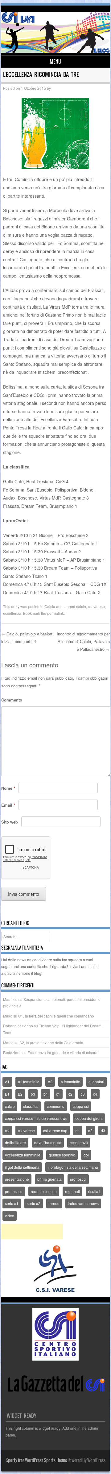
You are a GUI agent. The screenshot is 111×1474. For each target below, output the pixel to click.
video (9, 1215)
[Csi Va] (55, 51)
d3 (103, 1130)
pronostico (14, 1191)
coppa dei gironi (89, 1118)
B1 (7, 1094)
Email (8, 805)
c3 (83, 1094)
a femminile (70, 1081)
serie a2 (33, 1203)
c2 (70, 1094)
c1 (58, 1094)
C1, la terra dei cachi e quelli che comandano (56, 1015)
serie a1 (11, 1203)
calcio (81, 606)
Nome (8, 788)
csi (7, 1130)
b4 (45, 1094)
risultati (94, 1191)
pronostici (78, 1179)
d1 (78, 1130)
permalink (55, 613)
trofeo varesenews (83, 1203)
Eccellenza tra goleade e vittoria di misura (62, 1052)
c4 (95, 1094)
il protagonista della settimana (73, 1167)
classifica (31, 1106)
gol (86, 1154)
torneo (54, 1203)
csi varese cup (55, 1130)
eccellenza (12, 613)
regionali (72, 1191)
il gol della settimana (22, 1167)
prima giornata (49, 1179)
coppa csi (81, 1106)
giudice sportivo (62, 1154)
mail (92, 966)
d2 (90, 1130)
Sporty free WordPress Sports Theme (36, 1460)
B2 (20, 1094)
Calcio (49, 606)
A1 (7, 1081)
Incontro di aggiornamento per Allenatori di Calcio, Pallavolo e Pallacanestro (83, 641)
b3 (33, 1094)
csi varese (96, 606)
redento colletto (44, 1191)
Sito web (9, 822)
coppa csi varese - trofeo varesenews (36, 1118)
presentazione (17, 1179)
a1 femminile (28, 1081)
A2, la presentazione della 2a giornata (51, 1042)
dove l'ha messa (47, 1142)
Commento (11, 700)
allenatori (96, 1081)
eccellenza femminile (22, 1154)
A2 (50, 1081)
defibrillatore (15, 1142)
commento (55, 1106)
